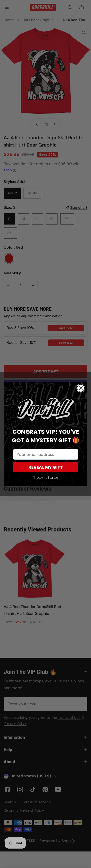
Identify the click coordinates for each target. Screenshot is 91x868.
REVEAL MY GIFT (45, 467)
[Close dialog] (80, 388)
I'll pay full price (45, 477)
